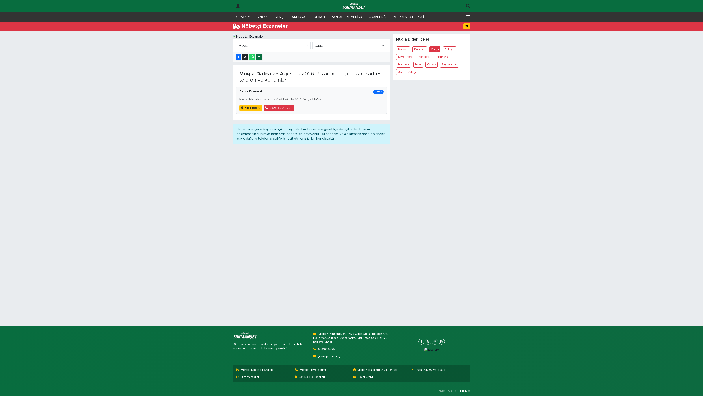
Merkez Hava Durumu (313, 369)
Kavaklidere (405, 57)
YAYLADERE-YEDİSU (346, 17)
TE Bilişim (464, 390)
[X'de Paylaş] (245, 57)
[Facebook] (421, 342)
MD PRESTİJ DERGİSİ (408, 17)
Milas (418, 64)
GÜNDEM (243, 17)
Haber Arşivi (365, 377)
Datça (435, 49)
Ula (400, 72)
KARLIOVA (298, 17)
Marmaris (442, 57)
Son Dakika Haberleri (312, 377)
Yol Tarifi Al (252, 108)
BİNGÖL (262, 17)
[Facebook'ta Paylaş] (238, 57)
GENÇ (279, 17)
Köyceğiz (424, 57)
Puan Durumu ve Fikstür (430, 369)
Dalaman (419, 49)
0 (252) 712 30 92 (281, 108)
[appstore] (431, 350)
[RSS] (442, 342)
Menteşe (403, 64)
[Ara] (468, 6)
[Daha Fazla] (259, 57)
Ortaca (431, 64)
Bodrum (403, 49)
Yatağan (413, 72)
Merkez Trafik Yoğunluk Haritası (377, 369)
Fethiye (449, 49)
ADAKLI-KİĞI (377, 17)
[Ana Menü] (468, 17)
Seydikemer (449, 64)
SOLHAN (318, 17)
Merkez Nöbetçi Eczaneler (257, 369)
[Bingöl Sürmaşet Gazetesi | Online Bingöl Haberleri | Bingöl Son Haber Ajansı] (354, 6)
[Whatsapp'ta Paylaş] (252, 57)
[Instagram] (435, 342)
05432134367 (327, 349)
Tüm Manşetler (249, 377)
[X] (428, 342)
